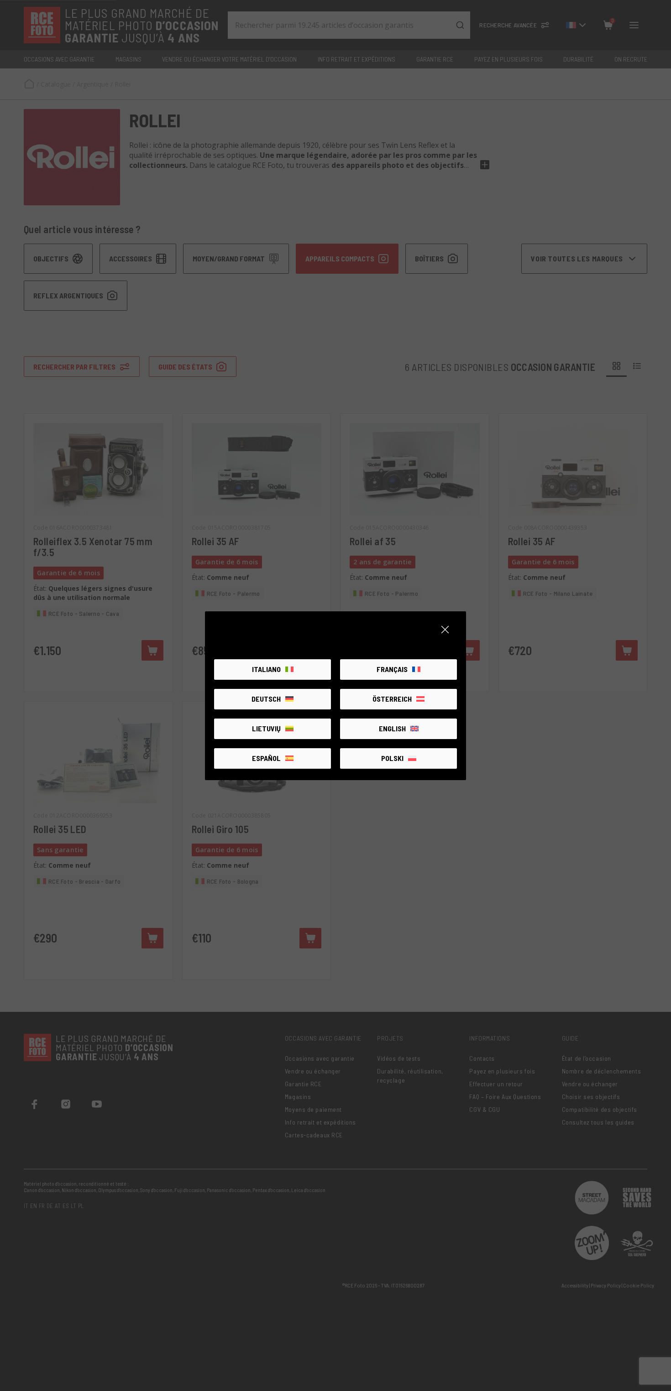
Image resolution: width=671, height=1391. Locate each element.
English (392, 728)
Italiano (266, 669)
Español (266, 758)
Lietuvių (266, 728)
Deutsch (266, 698)
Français (392, 669)
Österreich (392, 698)
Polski (392, 758)
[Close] (445, 630)
